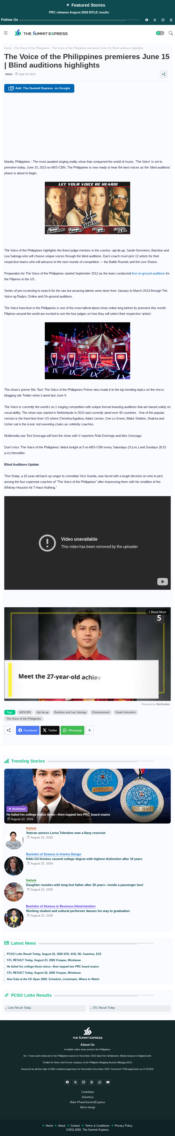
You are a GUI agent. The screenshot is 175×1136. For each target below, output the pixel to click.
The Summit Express (96, 1129)
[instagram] (163, 20)
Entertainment (100, 712)
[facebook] (67, 1082)
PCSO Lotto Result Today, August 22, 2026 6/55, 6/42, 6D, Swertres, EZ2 (54, 954)
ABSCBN (25, 712)
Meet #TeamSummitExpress (87, 1102)
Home (8, 48)
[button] (160, 33)
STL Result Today (104, 1007)
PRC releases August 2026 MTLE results (79, 12)
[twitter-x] (75, 1082)
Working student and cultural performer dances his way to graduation (78, 910)
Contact (75, 1125)
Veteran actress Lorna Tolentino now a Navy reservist (65, 832)
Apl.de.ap (42, 712)
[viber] (100, 1082)
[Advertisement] (87, 124)
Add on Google (40, 88)
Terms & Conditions (97, 1125)
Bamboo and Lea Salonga (70, 712)
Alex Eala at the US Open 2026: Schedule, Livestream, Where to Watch (53, 979)
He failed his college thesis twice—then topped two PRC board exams (58, 814)
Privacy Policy (124, 1125)
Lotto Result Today (19, 1007)
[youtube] (108, 1082)
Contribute (87, 1092)
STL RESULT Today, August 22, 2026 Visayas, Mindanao (44, 972)
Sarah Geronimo (125, 712)
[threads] (171, 20)
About (61, 1125)
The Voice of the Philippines (32, 48)
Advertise (87, 1097)
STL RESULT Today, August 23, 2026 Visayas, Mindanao (44, 960)
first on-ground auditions (148, 273)
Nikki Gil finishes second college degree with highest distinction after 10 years (84, 858)
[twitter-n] (155, 20)
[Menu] (6, 33)
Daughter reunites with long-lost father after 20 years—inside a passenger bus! (84, 884)
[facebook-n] (147, 20)
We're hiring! (87, 1107)
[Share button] (89, 730)
